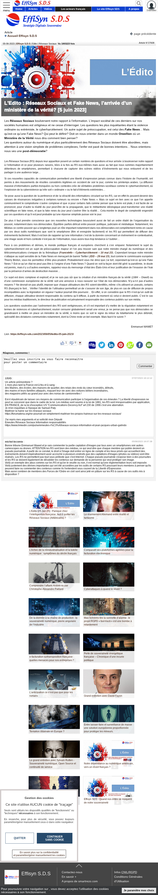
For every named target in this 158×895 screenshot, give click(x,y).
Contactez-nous (72, 872)
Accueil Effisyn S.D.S (22, 35)
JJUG (8, 378)
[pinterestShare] (120, 345)
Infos (125, 872)
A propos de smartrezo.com (80, 881)
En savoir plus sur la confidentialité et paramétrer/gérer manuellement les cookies (39, 854)
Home (18, 9)
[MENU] (6, 6)
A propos (134, 9)
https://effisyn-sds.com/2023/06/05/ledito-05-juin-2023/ (42, 334)
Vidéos (48, 9)
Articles (33, 9)
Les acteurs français (73, 9)
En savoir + (69, 876)
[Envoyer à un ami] (149, 345)
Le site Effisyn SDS (108, 9)
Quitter (20, 838)
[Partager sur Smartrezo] (92, 345)
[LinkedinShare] (111, 345)
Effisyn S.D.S (23, 43)
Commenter (145, 366)
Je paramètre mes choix (139, 890)
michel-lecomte (14, 441)
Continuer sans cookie (54, 838)
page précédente (145, 33)
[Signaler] (83, 345)
